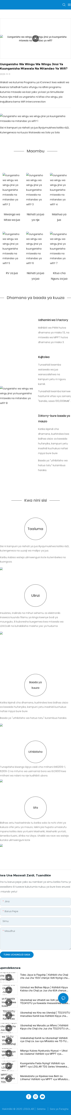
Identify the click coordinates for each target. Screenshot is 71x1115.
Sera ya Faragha (59, 1108)
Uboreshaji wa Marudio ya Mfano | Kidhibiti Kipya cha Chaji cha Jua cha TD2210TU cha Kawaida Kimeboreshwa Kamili (45, 1027)
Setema (41, 1108)
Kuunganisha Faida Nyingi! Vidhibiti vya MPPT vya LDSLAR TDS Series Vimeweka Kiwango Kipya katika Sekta (43, 1065)
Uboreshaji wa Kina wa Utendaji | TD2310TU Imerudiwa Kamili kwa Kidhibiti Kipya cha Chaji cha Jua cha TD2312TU (45, 1014)
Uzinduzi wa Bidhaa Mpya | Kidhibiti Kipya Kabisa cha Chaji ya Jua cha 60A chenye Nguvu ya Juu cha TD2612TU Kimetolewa (44, 989)
